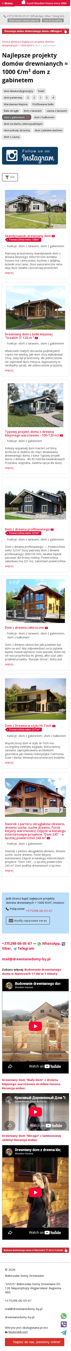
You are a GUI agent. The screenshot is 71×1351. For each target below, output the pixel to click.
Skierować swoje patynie (24, 20)
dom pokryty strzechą (17, 130)
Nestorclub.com (18, 1332)
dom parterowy (13, 97)
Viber (48, 16)
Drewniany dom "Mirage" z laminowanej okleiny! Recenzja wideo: (31, 1138)
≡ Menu (7, 3)
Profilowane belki (43, 104)
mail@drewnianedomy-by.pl (23, 1309)
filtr (12, 177)
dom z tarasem (33, 111)
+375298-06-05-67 (18, 16)
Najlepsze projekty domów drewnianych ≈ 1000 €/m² (28, 43)
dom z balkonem (44, 117)
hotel (41, 91)
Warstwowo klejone (16, 104)
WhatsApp (37, 16)
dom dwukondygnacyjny (18, 91)
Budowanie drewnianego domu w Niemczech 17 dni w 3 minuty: (31, 971)
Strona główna (11, 41)
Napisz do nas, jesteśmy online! (36, 1342)
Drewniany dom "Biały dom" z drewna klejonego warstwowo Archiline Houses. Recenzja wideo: (31, 1084)
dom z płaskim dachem (48, 130)
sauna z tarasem (57, 111)
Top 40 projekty (52, 20)
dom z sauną (11, 137)
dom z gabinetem (14, 117)
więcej (9, 273)
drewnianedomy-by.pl (19, 1317)
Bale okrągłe (11, 111)
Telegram (58, 16)
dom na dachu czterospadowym (23, 124)
